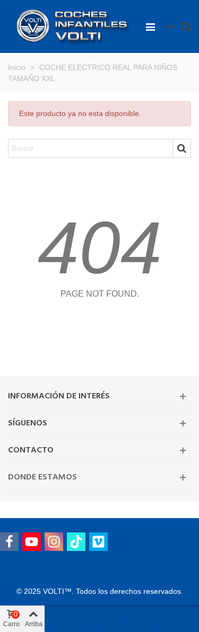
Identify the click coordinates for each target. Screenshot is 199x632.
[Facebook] (9, 541)
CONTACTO (31, 450)
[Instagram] (54, 541)
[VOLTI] (74, 26)
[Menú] (150, 26)
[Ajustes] (170, 26)
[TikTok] (76, 541)
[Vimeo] (98, 541)
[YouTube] (31, 541)
